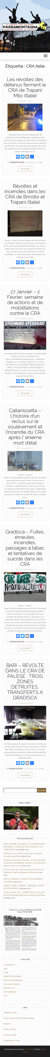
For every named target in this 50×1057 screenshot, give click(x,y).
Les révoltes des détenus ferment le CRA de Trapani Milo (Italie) (25, 87)
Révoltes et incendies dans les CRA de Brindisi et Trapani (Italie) (25, 194)
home (6, 972)
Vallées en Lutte (10, 1013)
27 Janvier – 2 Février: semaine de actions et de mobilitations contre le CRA (25, 302)
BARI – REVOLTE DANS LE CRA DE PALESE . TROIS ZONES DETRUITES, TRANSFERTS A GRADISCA (25, 681)
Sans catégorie (10, 992)
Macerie (7, 1024)
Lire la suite (25, 169)
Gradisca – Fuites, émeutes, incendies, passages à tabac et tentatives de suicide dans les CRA (25, 548)
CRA (29, 101)
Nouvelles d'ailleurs (26, 318)
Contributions (22, 101)
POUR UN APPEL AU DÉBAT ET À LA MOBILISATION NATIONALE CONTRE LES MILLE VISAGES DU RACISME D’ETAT (24, 847)
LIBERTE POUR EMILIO (13, 976)
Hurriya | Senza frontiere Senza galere (19, 1018)
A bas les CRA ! (10, 1029)
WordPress (28, 1049)
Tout (5, 996)
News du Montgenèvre (13, 980)
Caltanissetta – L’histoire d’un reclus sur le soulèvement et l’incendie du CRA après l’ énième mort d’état (25, 427)
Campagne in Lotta (12, 1041)
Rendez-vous (9, 988)
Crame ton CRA (10, 1035)
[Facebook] (18, 157)
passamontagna (17, 162)
